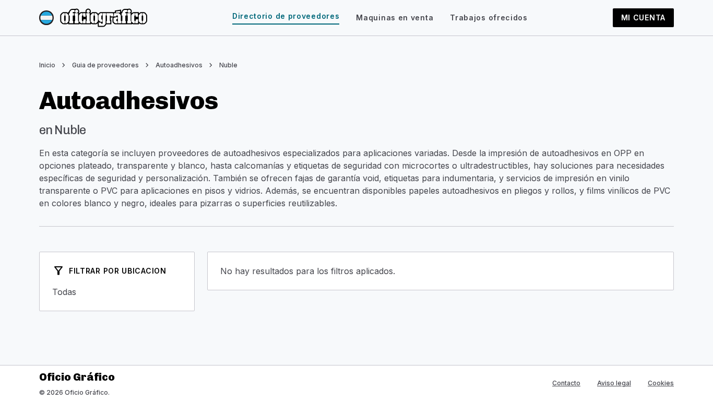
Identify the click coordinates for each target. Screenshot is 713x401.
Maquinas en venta (394, 17)
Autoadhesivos (179, 65)
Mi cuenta (643, 17)
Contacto (566, 383)
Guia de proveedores (105, 65)
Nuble (228, 65)
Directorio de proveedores (286, 15)
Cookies (661, 383)
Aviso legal (614, 383)
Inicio (47, 65)
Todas (117, 292)
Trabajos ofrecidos (489, 17)
